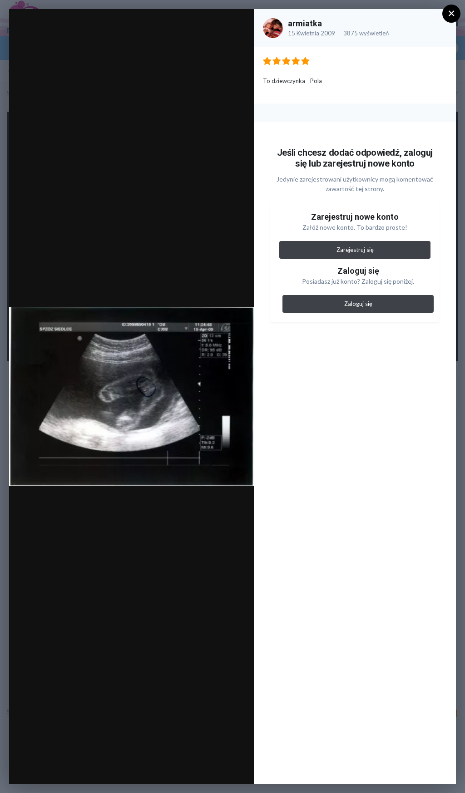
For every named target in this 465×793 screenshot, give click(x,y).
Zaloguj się (358, 303)
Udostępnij (217, 767)
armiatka (305, 23)
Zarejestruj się (355, 249)
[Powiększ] (238, 25)
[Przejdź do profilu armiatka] (273, 28)
